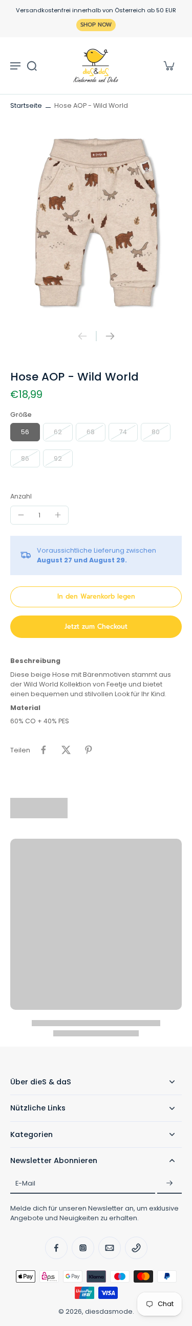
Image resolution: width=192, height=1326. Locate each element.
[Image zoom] (96, 221)
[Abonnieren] (169, 1183)
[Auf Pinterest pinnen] (88, 750)
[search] (31, 65)
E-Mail (25, 1183)
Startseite (26, 105)
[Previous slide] (82, 336)
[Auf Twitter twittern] (66, 750)
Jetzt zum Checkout (96, 626)
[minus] (21, 515)
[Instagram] (83, 1248)
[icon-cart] (168, 65)
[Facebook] (56, 1248)
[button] (96, 596)
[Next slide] (110, 336)
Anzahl (21, 496)
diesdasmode (109, 1311)
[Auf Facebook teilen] (43, 750)
